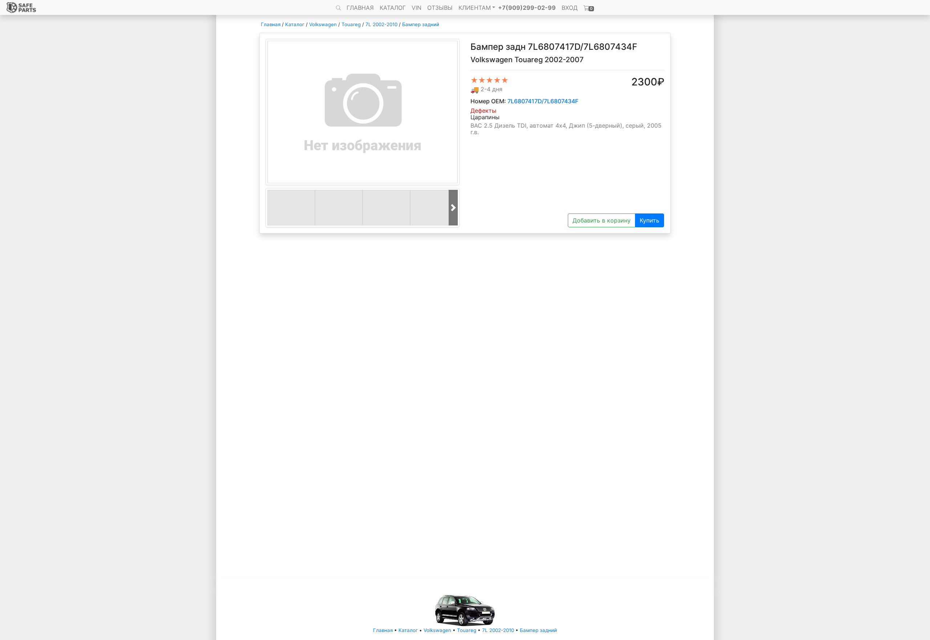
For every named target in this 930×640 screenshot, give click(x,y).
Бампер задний (420, 24)
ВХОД (570, 7)
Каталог (294, 24)
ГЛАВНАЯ (360, 7)
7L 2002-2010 (381, 24)
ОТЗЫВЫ (440, 7)
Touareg (351, 24)
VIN (416, 7)
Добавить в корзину (602, 220)
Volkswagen (323, 24)
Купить (649, 220)
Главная (270, 24)
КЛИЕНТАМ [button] (474, 7)
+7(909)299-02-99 (527, 7)
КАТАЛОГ (393, 7)
